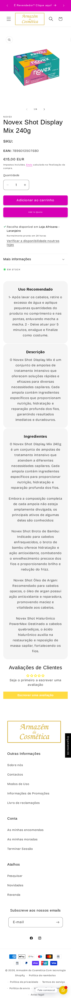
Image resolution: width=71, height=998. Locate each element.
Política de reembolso (42, 975)
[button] (9, 19)
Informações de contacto (50, 988)
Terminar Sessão (20, 849)
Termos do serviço (53, 982)
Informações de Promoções (28, 793)
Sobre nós (15, 765)
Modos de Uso (18, 784)
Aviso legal (37, 994)
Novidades (15, 885)
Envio (29, 164)
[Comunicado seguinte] (64, 6)
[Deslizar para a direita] (44, 109)
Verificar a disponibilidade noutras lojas (33, 243)
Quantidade (11, 175)
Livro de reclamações (23, 803)
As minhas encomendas (25, 830)
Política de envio (19, 988)
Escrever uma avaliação (35, 695)
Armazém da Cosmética (31, 970)
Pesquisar (14, 876)
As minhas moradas (22, 839)
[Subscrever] (58, 922)
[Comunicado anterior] (7, 6)
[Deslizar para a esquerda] (27, 109)
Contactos (15, 774)
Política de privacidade (24, 982)
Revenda (13, 895)
